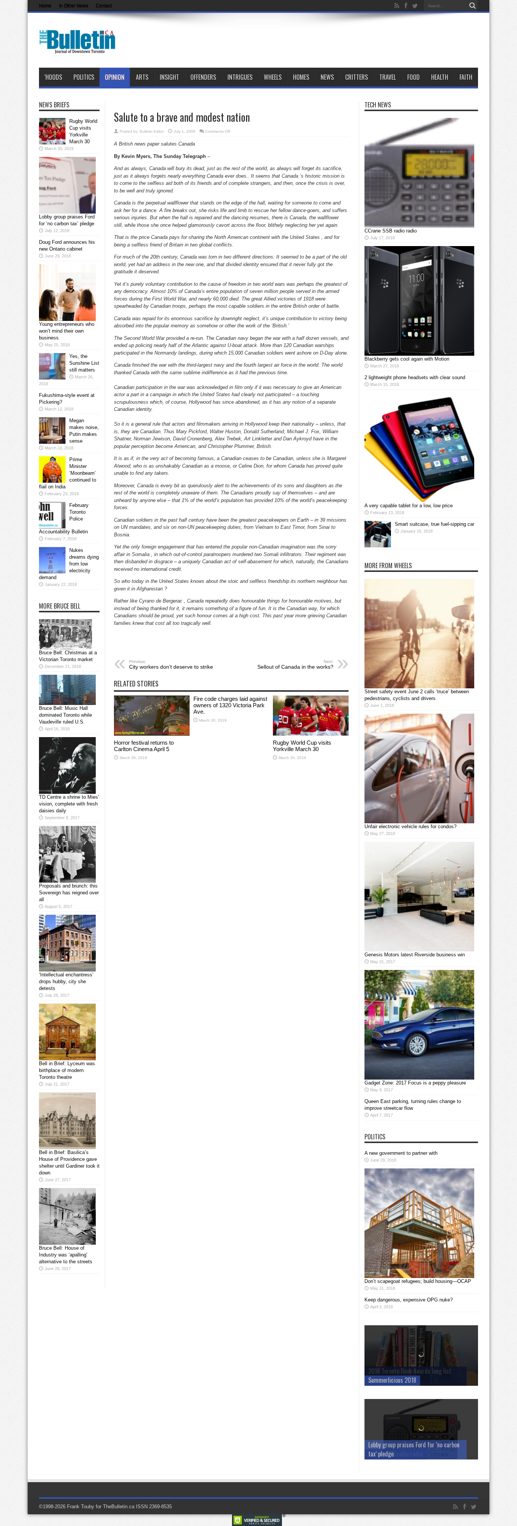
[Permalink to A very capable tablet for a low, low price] (419, 501)
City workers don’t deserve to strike (171, 664)
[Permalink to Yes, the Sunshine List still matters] (52, 378)
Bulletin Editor (152, 131)
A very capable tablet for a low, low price (408, 505)
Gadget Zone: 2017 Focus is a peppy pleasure (415, 1083)
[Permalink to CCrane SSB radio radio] (419, 226)
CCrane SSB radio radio (390, 231)
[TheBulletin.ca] (79, 49)
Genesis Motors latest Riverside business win (414, 954)
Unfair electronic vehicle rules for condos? (410, 826)
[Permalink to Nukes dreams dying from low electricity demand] (52, 572)
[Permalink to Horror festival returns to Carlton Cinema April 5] (152, 734)
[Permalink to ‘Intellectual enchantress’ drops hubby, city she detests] (67, 970)
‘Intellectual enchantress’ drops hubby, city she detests (66, 981)
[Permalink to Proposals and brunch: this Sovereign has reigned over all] (67, 881)
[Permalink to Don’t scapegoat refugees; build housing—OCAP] (419, 1276)
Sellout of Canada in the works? (295, 664)
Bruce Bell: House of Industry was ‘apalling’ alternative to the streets (65, 1254)
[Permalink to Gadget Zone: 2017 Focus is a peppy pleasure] (419, 1078)
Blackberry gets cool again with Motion (406, 359)
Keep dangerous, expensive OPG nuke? (408, 1300)
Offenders (203, 77)
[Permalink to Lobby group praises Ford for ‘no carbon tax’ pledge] (67, 212)
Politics (83, 77)
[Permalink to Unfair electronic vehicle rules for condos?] (419, 821)
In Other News (73, 5)
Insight (169, 77)
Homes (301, 77)
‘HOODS (53, 77)
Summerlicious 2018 (392, 1380)
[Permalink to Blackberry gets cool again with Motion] (419, 354)
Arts (142, 77)
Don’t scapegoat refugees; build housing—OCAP (417, 1281)
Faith (465, 77)
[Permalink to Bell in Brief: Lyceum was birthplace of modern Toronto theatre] (67, 1058)
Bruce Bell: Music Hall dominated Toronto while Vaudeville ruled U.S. (65, 715)
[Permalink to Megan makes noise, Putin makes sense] (52, 442)
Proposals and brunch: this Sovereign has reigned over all (69, 892)
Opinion (115, 77)
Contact (104, 5)
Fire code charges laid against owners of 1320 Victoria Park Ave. (230, 705)
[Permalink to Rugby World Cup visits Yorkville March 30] (311, 734)
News (327, 77)
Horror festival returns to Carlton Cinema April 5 (144, 745)
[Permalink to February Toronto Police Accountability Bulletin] (52, 527)
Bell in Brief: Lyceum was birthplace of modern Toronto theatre (67, 1070)
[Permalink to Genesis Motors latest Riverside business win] (419, 950)
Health (439, 77)
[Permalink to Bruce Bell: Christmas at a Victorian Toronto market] (65, 648)
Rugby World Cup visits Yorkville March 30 (302, 745)
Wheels (273, 77)
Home (45, 5)
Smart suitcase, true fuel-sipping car (434, 524)
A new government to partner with (401, 1153)
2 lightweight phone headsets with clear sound (414, 377)
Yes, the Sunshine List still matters (84, 363)
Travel (387, 77)
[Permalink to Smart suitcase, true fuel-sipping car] (377, 545)
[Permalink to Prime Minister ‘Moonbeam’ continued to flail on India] (52, 481)
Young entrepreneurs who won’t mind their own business (66, 331)
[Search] (472, 5)
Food (413, 77)
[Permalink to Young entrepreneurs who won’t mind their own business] (67, 319)
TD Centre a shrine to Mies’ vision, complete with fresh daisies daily (69, 803)
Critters (356, 77)
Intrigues (239, 77)
